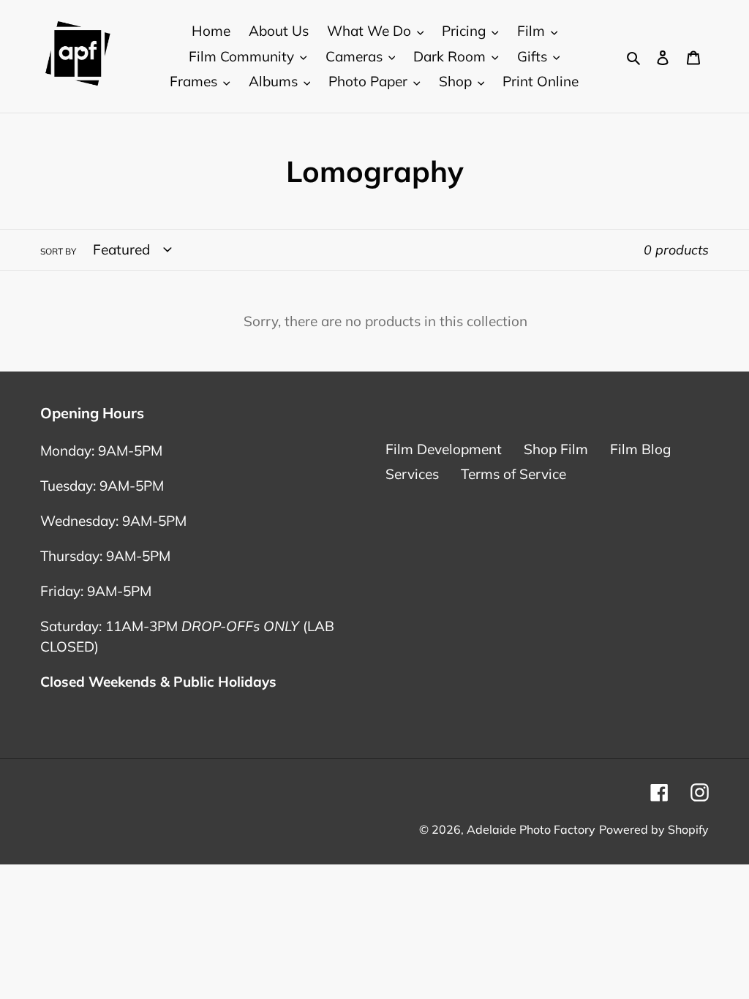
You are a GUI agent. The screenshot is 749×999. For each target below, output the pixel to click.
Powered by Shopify (654, 829)
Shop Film (556, 449)
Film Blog (640, 449)
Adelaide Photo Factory (531, 829)
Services (412, 474)
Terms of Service (513, 474)
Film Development (443, 449)
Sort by (58, 251)
